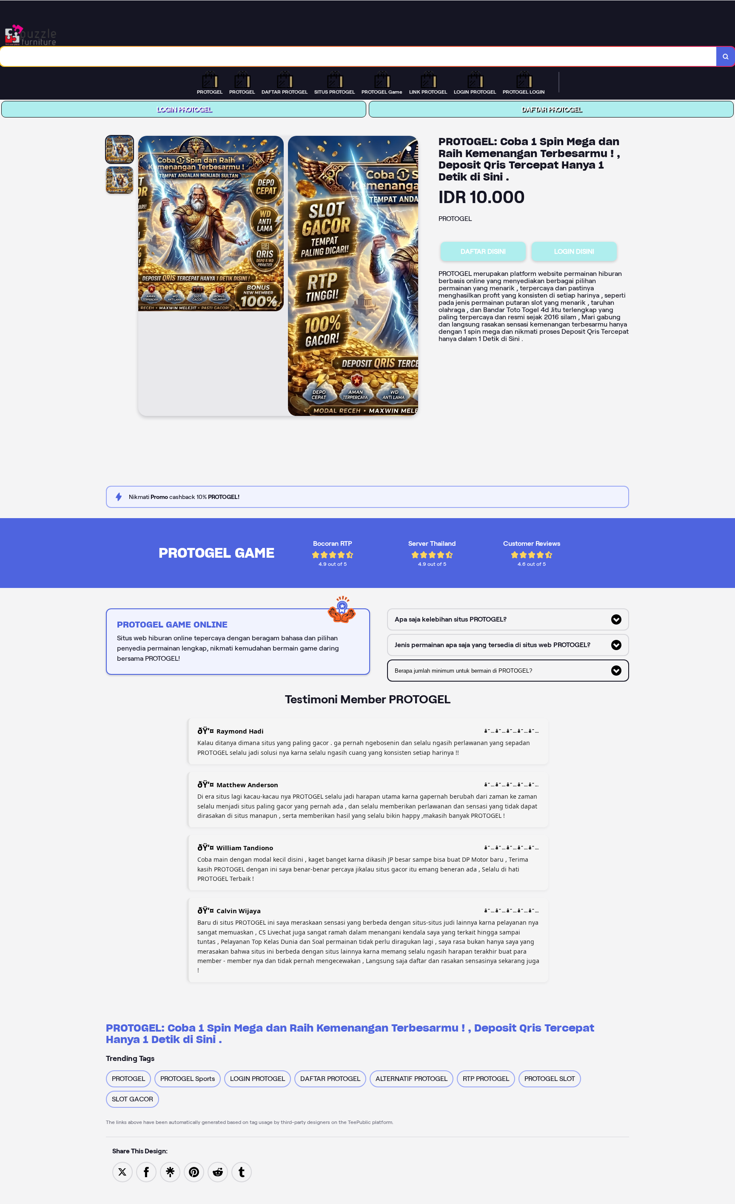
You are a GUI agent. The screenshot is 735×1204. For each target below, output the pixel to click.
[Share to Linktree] (170, 1171)
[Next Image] (411, 277)
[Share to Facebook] (146, 1171)
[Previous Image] (145, 277)
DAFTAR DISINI (483, 251)
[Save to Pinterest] (194, 1171)
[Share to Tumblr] (241, 1171)
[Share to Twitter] (122, 1171)
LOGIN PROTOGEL (184, 109)
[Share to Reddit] (218, 1171)
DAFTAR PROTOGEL (551, 109)
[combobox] (358, 56)
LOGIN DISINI (574, 251)
